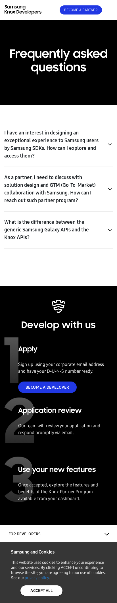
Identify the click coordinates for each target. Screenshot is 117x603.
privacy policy (37, 577)
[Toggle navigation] (108, 10)
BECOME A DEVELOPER (47, 387)
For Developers (25, 533)
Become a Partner (80, 10)
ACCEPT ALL (41, 590)
